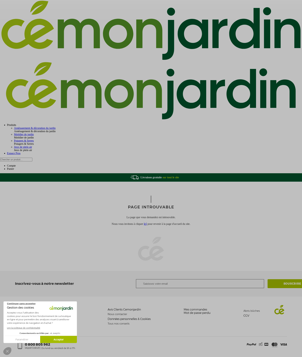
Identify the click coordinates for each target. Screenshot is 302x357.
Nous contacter (117, 314)
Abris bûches (251, 310)
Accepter (59, 339)
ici (145, 224)
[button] (7, 351)
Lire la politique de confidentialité (23, 327)
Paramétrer (21, 339)
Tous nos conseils (119, 323)
